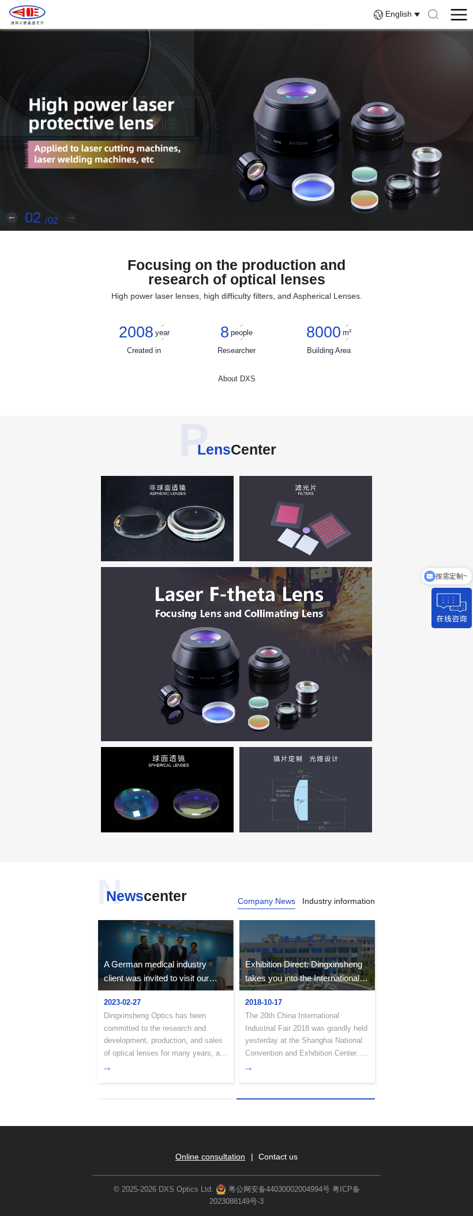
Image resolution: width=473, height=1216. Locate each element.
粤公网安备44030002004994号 (278, 1189)
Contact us (278, 1157)
